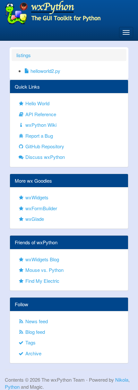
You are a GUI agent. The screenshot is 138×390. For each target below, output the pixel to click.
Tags (30, 342)
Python (12, 386)
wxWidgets (36, 197)
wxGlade (34, 218)
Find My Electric (41, 280)
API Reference (40, 114)
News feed (36, 321)
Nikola (121, 379)
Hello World (36, 103)
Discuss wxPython (44, 156)
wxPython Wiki (40, 124)
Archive (32, 353)
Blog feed (34, 331)
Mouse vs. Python (44, 269)
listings (23, 55)
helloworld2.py (44, 70)
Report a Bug (38, 135)
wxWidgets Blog (41, 259)
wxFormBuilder (40, 208)
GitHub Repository (44, 146)
